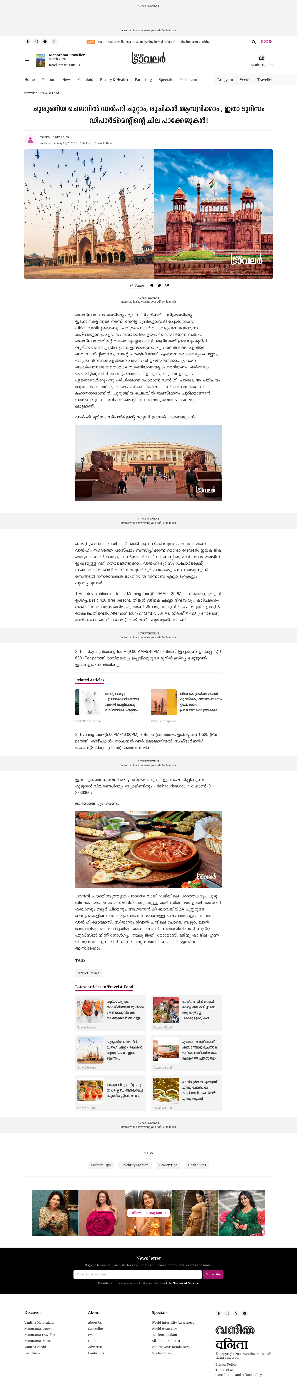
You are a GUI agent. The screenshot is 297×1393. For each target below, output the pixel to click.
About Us (95, 1323)
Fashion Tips (101, 1165)
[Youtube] (45, 41)
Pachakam (188, 79)
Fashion (48, 79)
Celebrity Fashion (135, 1165)
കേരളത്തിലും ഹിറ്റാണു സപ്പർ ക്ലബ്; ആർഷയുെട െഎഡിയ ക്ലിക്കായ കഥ (125, 1090)
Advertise (95, 1347)
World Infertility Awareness (173, 1323)
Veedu (245, 79)
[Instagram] (36, 41)
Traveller (265, 79)
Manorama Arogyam (39, 1329)
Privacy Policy (226, 1364)
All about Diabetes (166, 1341)
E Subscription (262, 65)
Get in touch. (169, 30)
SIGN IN (266, 41)
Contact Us (96, 1353)
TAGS (148, 1153)
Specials (166, 79)
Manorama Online (38, 1341)
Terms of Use (225, 1370)
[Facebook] (27, 41)
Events (93, 1335)
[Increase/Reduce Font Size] (167, 285)
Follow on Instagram (146, 1213)
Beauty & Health (114, 79)
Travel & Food (49, 93)
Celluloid (85, 79)
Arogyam (225, 79)
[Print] (151, 285)
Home (29, 79)
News (67, 79)
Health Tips (197, 1165)
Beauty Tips (168, 1165)
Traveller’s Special (88, 721)
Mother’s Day (162, 1353)
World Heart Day (164, 1329)
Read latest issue (62, 65)
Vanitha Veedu (35, 1347)
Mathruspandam (164, 1335)
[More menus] (27, 60)
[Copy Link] (159, 285)
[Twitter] (53, 41)
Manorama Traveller (67, 55)
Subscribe (95, 1329)
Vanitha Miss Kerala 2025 (171, 1347)
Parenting (143, 79)
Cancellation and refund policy (238, 1375)
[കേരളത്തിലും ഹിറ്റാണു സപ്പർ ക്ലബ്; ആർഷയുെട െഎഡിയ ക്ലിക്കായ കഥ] (90, 1091)
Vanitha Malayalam (39, 1323)
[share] (137, 285)
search (253, 41)
